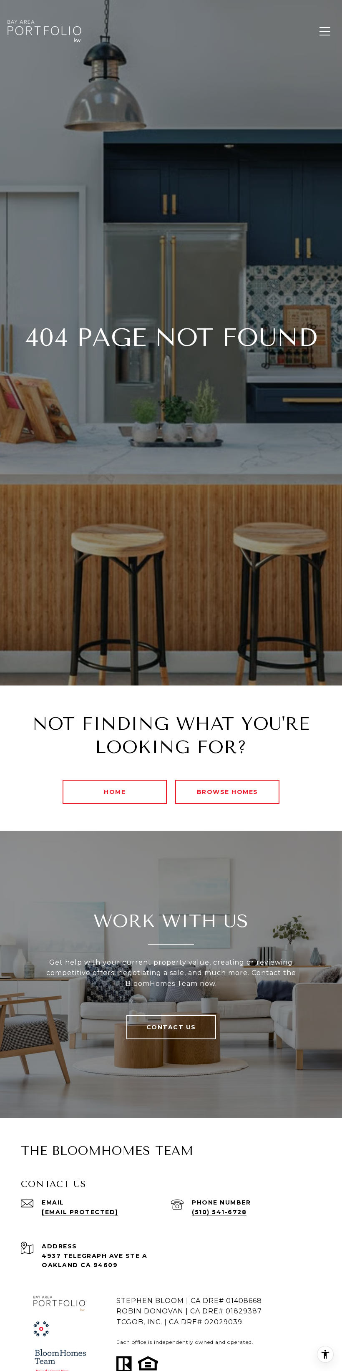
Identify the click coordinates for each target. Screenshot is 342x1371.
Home (115, 792)
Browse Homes (227, 792)
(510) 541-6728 (219, 1212)
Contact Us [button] (171, 1027)
